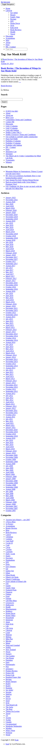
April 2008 (10, 498)
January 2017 (11, 281)
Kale (17, 740)
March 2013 (10, 379)
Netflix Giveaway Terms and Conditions (21, 135)
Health (12, 32)
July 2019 (9, 223)
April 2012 (10, 402)
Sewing (8, 692)
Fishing (8, 594)
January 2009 (11, 479)
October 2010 (11, 434)
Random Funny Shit (13, 677)
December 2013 (11, 359)
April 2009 (10, 472)
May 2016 (9, 298)
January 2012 (11, 408)
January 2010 (11, 453)
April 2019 (10, 230)
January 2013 (11, 383)
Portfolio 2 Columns (13, 141)
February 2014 (11, 355)
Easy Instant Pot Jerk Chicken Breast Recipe (22, 180)
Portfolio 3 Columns (13, 143)
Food (8, 596)
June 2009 (9, 468)
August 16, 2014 (7, 64)
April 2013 (10, 376)
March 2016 (10, 302)
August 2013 (10, 368)
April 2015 (10, 325)
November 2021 (12, 200)
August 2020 (10, 202)
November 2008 (12, 483)
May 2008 (9, 496)
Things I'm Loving (12, 711)
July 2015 (9, 319)
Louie (8, 633)
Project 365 (10, 673)
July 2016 (9, 293)
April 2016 (10, 300)
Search (4, 102)
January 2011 (10, 428)
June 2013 (9, 372)
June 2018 (9, 244)
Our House (10, 658)
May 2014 (9, 349)
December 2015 (11, 308)
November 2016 (12, 285)
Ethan (8, 573)
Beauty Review (11, 528)
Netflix (8, 647)
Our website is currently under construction (22, 137)
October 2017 (11, 261)
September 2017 (12, 264)
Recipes (13, 19)
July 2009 (9, 466)
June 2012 (9, 398)
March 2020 (10, 208)
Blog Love (10, 118)
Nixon (8, 652)
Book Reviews (15, 30)
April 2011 (10, 423)
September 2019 (12, 219)
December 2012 (11, 385)
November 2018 (12, 234)
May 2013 (9, 374)
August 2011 (10, 417)
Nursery (9, 654)
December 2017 (11, 257)
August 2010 (10, 438)
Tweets (8, 718)
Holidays (9, 611)
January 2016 (11, 306)
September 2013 (12, 366)
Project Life (10, 675)
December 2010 (11, 430)
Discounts (9, 36)
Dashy (8, 556)
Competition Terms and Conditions (19, 120)
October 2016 (11, 287)
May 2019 (9, 227)
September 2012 (12, 391)
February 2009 (11, 477)
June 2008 (9, 494)
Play (7, 667)
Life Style (9, 628)
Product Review (12, 671)
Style (12, 25)
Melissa (8, 637)
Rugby (8, 684)
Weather (9, 728)
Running (9, 688)
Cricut (8, 547)
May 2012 (9, 400)
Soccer (8, 699)
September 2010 (12, 436)
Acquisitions (10, 38)
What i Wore (10, 730)
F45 (7, 584)
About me (9, 115)
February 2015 (11, 330)
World (8, 735)
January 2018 (11, 255)
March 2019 (10, 232)
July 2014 (9, 345)
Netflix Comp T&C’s (13, 132)
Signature (9, 154)
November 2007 (12, 508)
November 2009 (12, 457)
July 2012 (9, 396)
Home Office (10, 616)
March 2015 (10, 327)
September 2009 (12, 462)
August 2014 (10, 342)
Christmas (9, 537)
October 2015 (11, 313)
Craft (7, 545)
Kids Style (14, 28)
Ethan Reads (10, 575)
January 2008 (11, 504)
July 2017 (9, 268)
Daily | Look (10, 554)
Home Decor (15, 23)
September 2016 (12, 289)
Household (10, 618)
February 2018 (11, 253)
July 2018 (9, 242)
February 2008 (11, 502)
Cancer (8, 535)
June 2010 (9, 442)
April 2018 (10, 249)
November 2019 (12, 217)
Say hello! (14, 13)
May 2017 (9, 272)
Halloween (10, 605)
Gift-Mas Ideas (11, 601)
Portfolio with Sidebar (14, 145)
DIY (12, 21)
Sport (8, 701)
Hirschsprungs (11, 609)
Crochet (8, 550)
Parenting (9, 660)
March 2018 (10, 251)
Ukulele (8, 722)
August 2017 (10, 266)
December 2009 (11, 455)
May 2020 (9, 204)
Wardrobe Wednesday (14, 726)
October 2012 (11, 389)
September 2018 (12, 238)
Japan (8, 622)
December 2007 (11, 506)
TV (7, 716)
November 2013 (12, 362)
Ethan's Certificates (13, 579)
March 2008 (10, 500)
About (8, 43)
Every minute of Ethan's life (16, 581)
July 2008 (9, 491)
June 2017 (9, 270)
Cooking (9, 539)
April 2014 (10, 351)
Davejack (9, 558)
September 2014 (12, 340)
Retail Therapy (11, 682)
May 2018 (9, 247)
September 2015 (12, 315)
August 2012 (10, 393)
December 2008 (11, 481)
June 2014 (9, 347)
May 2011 (9, 421)
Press (8, 45)
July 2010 (9, 440)
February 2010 (11, 451)
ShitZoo (9, 694)
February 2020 (11, 210)
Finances (9, 592)
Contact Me (10, 122)
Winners (9, 162)
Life (7, 626)
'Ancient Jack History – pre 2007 (18, 520)
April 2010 (10, 447)
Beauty (13, 15)
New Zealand (11, 650)
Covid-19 (9, 543)
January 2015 (11, 332)
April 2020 (10, 206)
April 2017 (10, 274)
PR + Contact (11, 47)
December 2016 (11, 283)
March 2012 (10, 404)
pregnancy (9, 669)
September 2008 (12, 487)
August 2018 (10, 240)
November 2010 (12, 432)
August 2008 (10, 489)
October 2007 (11, 511)
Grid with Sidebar (12, 130)
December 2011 (11, 411)
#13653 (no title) (12, 111)
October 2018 (11, 236)
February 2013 (11, 381)
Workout (9, 733)
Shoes (8, 696)
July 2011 (9, 419)
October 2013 (11, 364)
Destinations (10, 560)
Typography (10, 160)
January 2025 (11, 198)
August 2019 (10, 221)
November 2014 (12, 336)
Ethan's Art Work (12, 577)
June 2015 (9, 321)
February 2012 (11, 406)
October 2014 (11, 338)
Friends (8, 598)
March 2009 (10, 474)
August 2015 (10, 317)
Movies (8, 641)
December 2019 (11, 215)
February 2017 (11, 279)
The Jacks (9, 707)
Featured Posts (11, 590)
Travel (12, 34)
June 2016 (9, 296)
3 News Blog (10, 522)
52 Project (9, 524)
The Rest (9, 709)
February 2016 (11, 304)
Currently (9, 552)
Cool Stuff (9, 541)
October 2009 (11, 459)
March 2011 (10, 425)
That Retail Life (11, 705)
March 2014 (10, 353)
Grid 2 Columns (12, 126)
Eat (7, 569)
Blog (7, 530)
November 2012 (12, 387)
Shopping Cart (11, 152)
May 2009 (9, 470)
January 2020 (11, 213)
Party (8, 662)
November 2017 (12, 259)
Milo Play (9, 639)
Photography (10, 664)
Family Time (15, 17)
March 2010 (10, 449)
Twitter (8, 720)
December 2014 (11, 334)
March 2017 (10, 276)
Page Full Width (12, 139)
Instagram (9, 620)
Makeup (9, 635)
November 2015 (12, 310)
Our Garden (10, 656)
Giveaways (10, 603)
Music (8, 643)
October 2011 (11, 415)
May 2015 (9, 323)
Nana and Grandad (13, 645)
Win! (7, 40)
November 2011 (12, 413)
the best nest (5, 2)
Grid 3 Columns (12, 128)
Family (8, 586)
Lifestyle (9, 11)
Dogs (8, 564)
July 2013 (9, 370)
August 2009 (10, 464)
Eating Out (10, 571)
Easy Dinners (11, 567)
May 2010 (9, 445)
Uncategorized (11, 724)
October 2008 (11, 485)
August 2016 (10, 291)
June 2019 (9, 225)
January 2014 (11, 357)
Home (8, 8)
